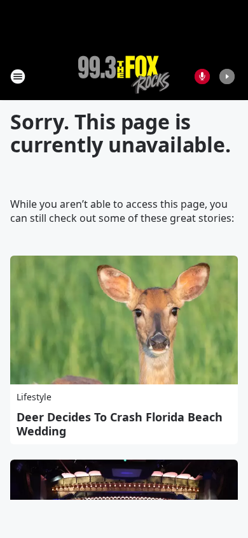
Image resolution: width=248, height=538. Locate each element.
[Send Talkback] (202, 76)
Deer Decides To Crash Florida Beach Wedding (120, 424)
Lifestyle (34, 397)
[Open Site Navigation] (17, 76)
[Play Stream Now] (227, 76)
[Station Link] (124, 76)
